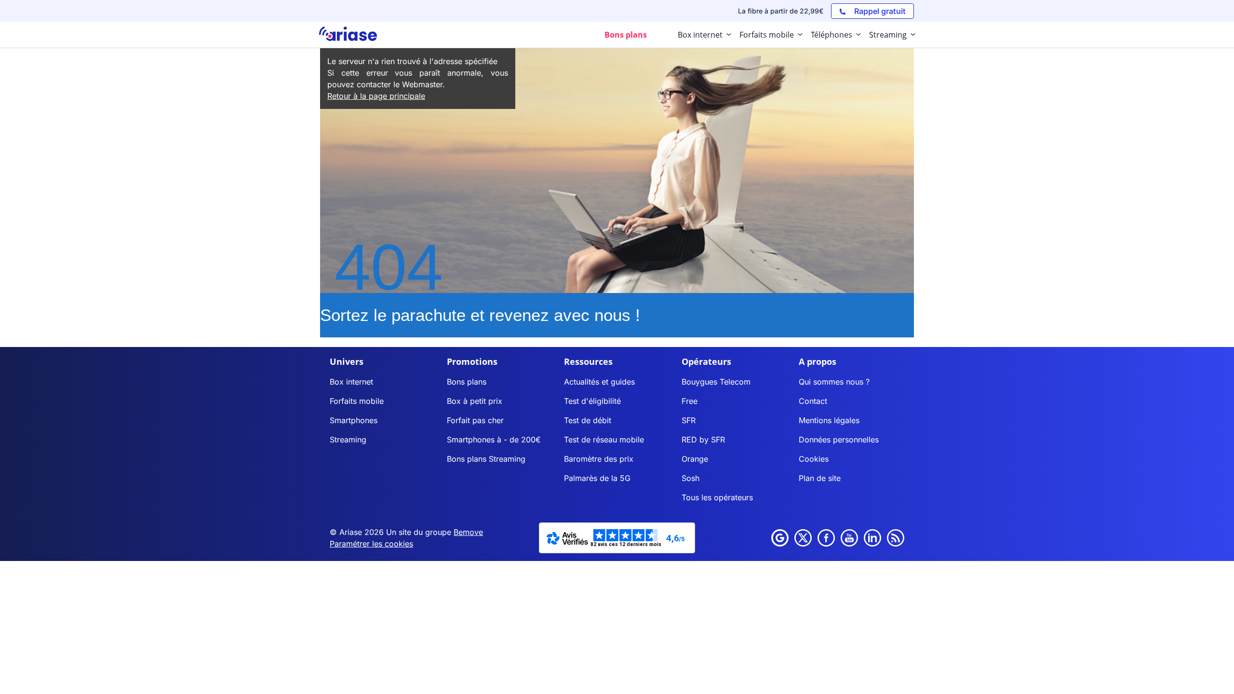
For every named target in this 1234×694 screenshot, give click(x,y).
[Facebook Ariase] (826, 538)
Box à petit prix (474, 401)
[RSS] (895, 538)
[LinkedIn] (872, 538)
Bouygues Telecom (716, 382)
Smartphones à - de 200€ (494, 439)
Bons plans (466, 382)
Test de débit (587, 420)
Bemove (468, 532)
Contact (813, 401)
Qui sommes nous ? (834, 382)
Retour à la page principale (376, 96)
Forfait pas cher (475, 420)
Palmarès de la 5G (597, 478)
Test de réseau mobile (604, 439)
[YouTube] (849, 538)
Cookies (814, 459)
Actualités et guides (599, 382)
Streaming (348, 439)
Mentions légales (829, 420)
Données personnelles (839, 439)
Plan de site (820, 478)
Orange (695, 459)
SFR (689, 420)
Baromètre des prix (598, 459)
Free (689, 401)
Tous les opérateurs (717, 497)
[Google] (780, 538)
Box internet (351, 382)
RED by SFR (703, 439)
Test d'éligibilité (592, 401)
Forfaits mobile (357, 401)
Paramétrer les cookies (371, 543)
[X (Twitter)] (803, 538)
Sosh (690, 478)
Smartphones (353, 420)
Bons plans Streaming (486, 459)
